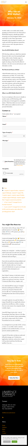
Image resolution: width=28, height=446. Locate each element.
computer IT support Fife (17, 193)
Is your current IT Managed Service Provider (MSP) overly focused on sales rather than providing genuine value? (14, 209)
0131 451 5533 (11, 405)
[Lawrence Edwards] (4, 2)
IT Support (7, 200)
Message (6, 140)
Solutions (4, 427)
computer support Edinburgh (9, 197)
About (3, 429)
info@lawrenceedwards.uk (8, 412)
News (3, 431)
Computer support (6, 195)
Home (3, 425)
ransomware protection (15, 200)
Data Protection (9, 162)
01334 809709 (8, 409)
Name (5, 116)
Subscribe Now (14, 378)
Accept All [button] (14, 441)
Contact (4, 433)
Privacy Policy (20, 165)
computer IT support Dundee (11, 190)
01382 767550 (10, 407)
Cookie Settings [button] (7, 441)
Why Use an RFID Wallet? (14, 12)
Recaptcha (6, 168)
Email (5, 124)
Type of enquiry (8, 132)
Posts (5, 188)
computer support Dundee (17, 195)
